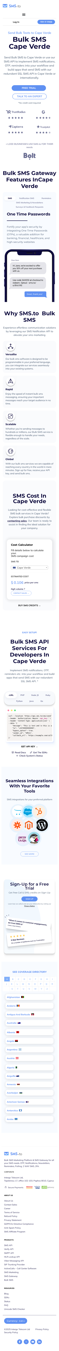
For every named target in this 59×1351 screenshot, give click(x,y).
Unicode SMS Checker (14, 1309)
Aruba (10, 1119)
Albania (11, 1032)
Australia (12, 1023)
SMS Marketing (11, 1272)
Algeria (11, 1067)
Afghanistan (14, 997)
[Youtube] (32, 1341)
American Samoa (16, 1101)
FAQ (6, 1305)
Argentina (12, 1049)
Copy (48, 716)
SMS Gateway (11, 1276)
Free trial (29, 88)
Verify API (8, 1249)
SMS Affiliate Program (14, 1231)
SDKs (6, 1297)
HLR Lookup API (12, 1257)
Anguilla (11, 1076)
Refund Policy (10, 1216)
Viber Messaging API (14, 1260)
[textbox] (29, 568)
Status (7, 1301)
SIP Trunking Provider (14, 1264)
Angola (10, 1041)
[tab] (10, 198)
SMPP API (9, 1253)
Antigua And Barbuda (19, 1014)
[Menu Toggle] (24, 14)
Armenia (11, 1084)
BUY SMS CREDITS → (29, 605)
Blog (6, 1293)
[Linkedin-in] (39, 1341)
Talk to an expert (29, 96)
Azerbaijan (13, 1092)
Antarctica (12, 1110)
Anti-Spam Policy (12, 1228)
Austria (11, 1058)
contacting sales (17, 520)
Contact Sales (10, 1204)
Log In (16, 22)
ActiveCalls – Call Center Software (20, 1268)
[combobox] (29, 567)
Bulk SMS (8, 1280)
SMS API (8, 1245)
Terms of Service (11, 1212)
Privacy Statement (12, 1220)
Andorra (11, 1005)
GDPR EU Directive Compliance (19, 1224)
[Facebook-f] (19, 1341)
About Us (8, 1200)
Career (7, 1208)
